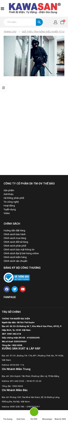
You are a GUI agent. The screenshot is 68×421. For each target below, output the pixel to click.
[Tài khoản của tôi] (55, 22)
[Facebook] (7, 289)
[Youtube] (23, 289)
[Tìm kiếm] (39, 22)
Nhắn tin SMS (60, 419)
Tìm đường (7, 419)
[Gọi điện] (33, 412)
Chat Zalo (21, 419)
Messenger (47, 419)
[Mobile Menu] (2, 8)
